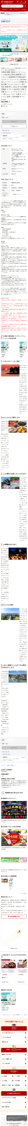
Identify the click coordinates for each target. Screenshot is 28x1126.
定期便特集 (17, 1085)
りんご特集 (4, 1080)
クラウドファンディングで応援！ (9, 1097)
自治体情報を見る (15, 916)
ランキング (16, 9)
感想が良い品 (5, 1041)
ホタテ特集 (17, 1080)
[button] (25, 6)
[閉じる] (25, 1117)
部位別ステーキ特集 (6, 1085)
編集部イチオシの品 (6, 1054)
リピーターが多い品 (6, 1037)
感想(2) (5, 977)
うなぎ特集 (4, 1076)
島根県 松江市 (5, 1009)
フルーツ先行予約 (6, 1063)
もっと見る (23, 893)
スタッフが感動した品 (7, 1059)
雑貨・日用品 (10, 765)
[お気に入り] (25, 1123)
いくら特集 (17, 1076)
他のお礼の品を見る (17, 171)
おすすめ (24, 9)
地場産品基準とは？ (7, 787)
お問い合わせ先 (6, 132)
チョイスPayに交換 (6, 1102)
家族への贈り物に (6, 1106)
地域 (11, 9)
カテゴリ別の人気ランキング (8, 1032)
